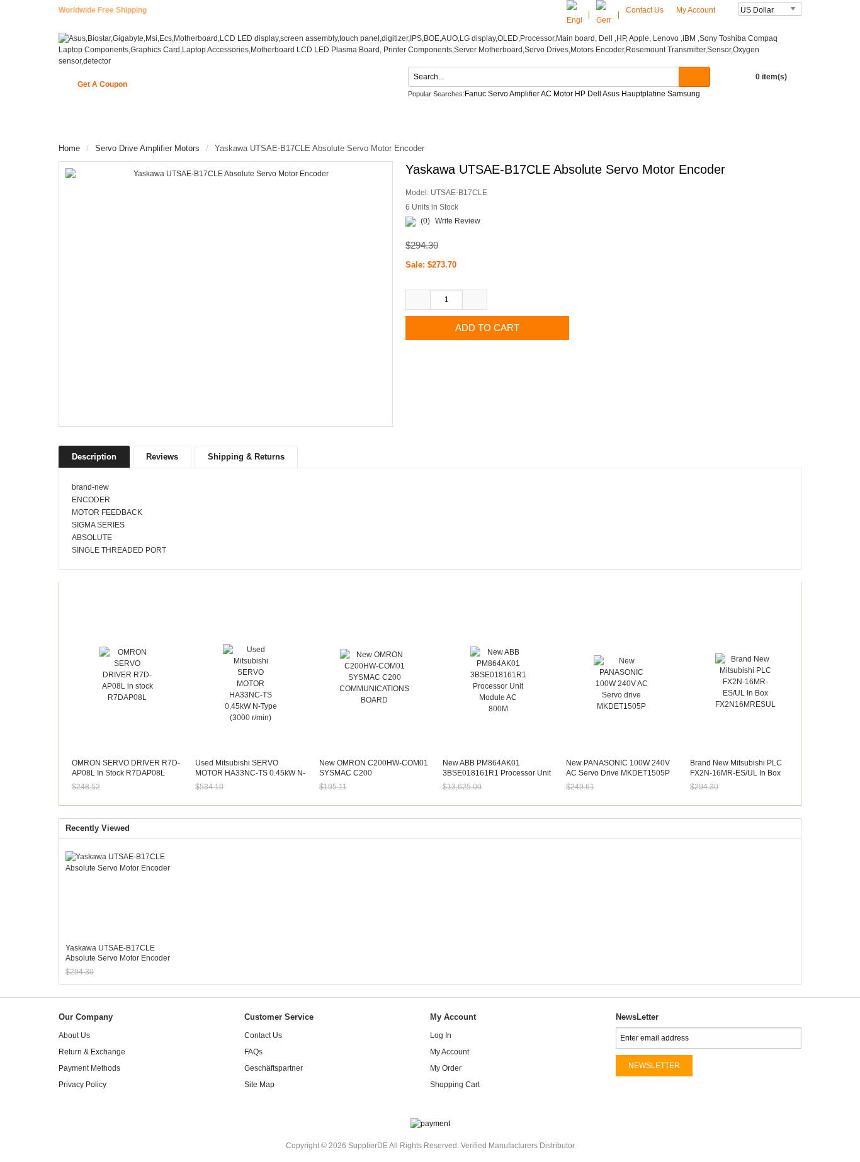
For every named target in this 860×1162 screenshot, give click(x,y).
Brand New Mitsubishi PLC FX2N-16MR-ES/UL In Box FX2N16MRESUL (736, 773)
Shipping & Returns (246, 456)
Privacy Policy (82, 1084)
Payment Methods (89, 1068)
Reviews (162, 456)
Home (82, 124)
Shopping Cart (455, 1084)
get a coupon (102, 84)
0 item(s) (771, 76)
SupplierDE (368, 1145)
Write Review (457, 221)
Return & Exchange (92, 1051)
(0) (425, 221)
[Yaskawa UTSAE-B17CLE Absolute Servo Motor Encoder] (225, 293)
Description (94, 456)
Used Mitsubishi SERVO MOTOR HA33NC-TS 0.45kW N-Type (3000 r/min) (250, 773)
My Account (696, 10)
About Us (74, 1035)
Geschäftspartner (273, 1068)
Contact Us (645, 10)
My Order (445, 1068)
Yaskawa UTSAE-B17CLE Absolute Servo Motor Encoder (117, 953)
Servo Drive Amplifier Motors (147, 148)
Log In (440, 1035)
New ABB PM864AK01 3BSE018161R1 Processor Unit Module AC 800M (497, 773)
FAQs (253, 1051)
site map (259, 1084)
